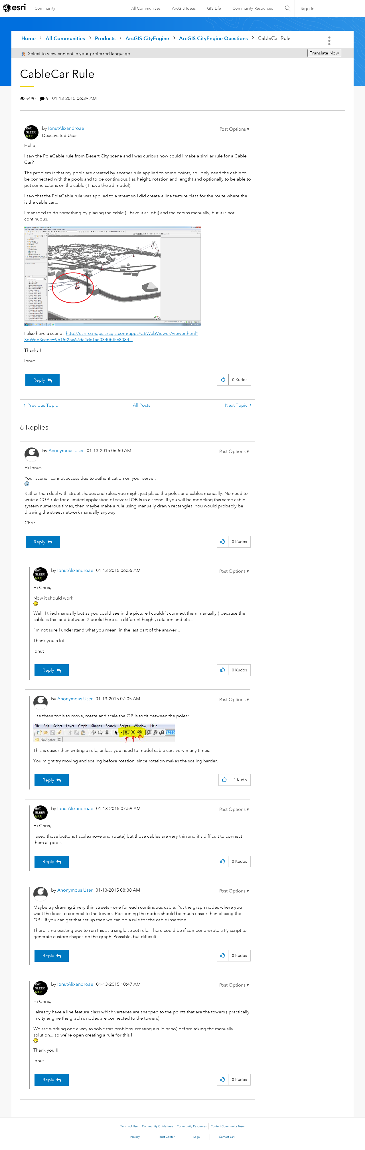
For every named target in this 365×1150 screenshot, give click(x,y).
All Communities (146, 8)
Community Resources (252, 8)
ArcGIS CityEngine (147, 38)
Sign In (308, 8)
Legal (196, 1137)
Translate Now (324, 53)
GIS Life (214, 8)
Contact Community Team (228, 1126)
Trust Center (166, 1137)
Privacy (135, 1137)
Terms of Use (129, 1126)
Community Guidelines (157, 1126)
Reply (39, 380)
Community (45, 8)
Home (28, 38)
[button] (234, 129)
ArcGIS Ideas (184, 8)
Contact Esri (227, 1137)
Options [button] (330, 41)
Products (105, 38)
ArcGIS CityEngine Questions (213, 38)
